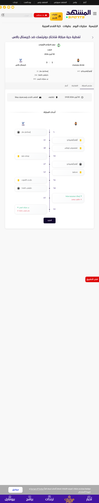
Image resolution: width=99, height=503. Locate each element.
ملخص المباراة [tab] (87, 86)
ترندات (15, 2)
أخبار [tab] (66, 86)
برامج (75, 2)
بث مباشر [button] (40, 15)
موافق (15, 490)
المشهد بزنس (42, 2)
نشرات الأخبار (54, 16)
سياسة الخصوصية (37, 489)
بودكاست (27, 2)
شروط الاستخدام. (84, 492)
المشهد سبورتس (60, 2)
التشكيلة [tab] (75, 86)
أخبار (84, 2)
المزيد (49, 220)
